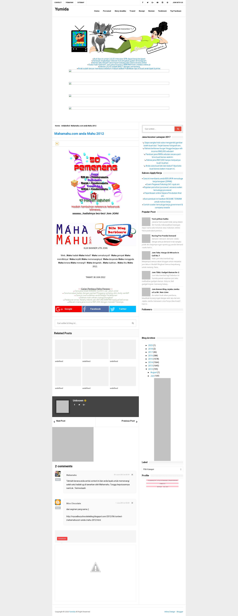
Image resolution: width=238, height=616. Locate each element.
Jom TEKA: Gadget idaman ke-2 (165, 272)
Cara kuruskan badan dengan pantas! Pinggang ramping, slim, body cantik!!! (96, 293)
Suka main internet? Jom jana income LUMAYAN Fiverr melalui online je (119, 65)
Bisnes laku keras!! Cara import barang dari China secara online (119, 63)
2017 (150, 352)
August (154, 372)
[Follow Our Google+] (152, 2)
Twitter (123, 309)
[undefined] (68, 349)
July (153, 376)
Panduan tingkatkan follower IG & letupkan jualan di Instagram (119, 61)
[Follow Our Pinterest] (167, 2)
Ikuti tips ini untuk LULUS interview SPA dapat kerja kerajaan (119, 59)
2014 (150, 362)
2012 (150, 369)
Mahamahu (71, 475)
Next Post (60, 421)
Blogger (180, 612)
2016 (150, 355)
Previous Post (128, 421)
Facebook (95, 309)
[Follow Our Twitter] (147, 2)
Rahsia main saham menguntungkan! (96, 297)
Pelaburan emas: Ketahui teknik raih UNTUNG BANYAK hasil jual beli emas (96, 300)
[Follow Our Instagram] (162, 2)
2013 (150, 366)
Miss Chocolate (73, 503)
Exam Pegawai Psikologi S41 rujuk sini (163, 184)
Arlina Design (169, 612)
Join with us (178, 2)
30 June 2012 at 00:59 (121, 475)
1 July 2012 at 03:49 (122, 503)
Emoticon (62, 539)
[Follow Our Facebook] (142, 2)
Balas (58, 479)
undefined (59, 361)
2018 (150, 349)
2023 (150, 345)
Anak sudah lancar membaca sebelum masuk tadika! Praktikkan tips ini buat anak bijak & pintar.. (119, 68)
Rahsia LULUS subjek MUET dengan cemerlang (119, 66)
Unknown (78, 400)
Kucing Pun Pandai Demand (164, 236)
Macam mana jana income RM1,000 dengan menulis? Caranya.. (96, 302)
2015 (150, 359)
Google (68, 309)
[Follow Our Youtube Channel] (157, 2)
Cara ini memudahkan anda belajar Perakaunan (96, 295)
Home (57, 126)
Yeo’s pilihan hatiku (160, 219)
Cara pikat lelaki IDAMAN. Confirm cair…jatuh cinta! (96, 291)
